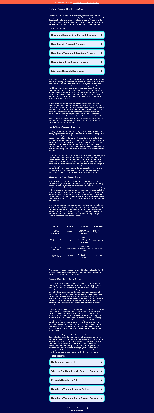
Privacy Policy (77, 408)
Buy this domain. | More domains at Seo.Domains (86, 2)
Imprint (83, 408)
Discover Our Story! (67, 408)
